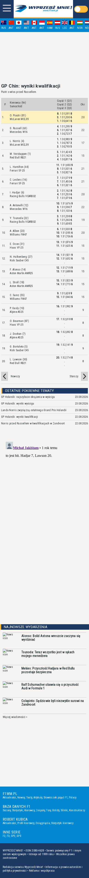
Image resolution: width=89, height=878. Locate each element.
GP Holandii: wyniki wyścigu (17, 403)
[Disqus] (44, 497)
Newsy (21, 797)
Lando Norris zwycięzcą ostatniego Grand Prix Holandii (34, 410)
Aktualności (9, 797)
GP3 (19, 836)
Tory (48, 810)
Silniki (64, 810)
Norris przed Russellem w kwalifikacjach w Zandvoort (33, 423)
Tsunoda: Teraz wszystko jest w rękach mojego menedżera (47, 654)
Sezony (7, 810)
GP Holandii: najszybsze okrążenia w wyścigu (28, 397)
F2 (4, 836)
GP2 (13, 836)
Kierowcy (29, 810)
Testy (29, 797)
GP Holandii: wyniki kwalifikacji (19, 416)
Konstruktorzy (77, 810)
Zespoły (40, 810)
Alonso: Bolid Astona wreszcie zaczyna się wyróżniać (50, 637)
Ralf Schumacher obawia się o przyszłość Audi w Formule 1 (50, 686)
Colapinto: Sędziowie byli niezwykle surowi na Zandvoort (52, 702)
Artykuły (38, 797)
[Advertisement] (44, 57)
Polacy (72, 797)
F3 (8, 836)
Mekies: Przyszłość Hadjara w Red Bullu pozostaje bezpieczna (48, 670)
